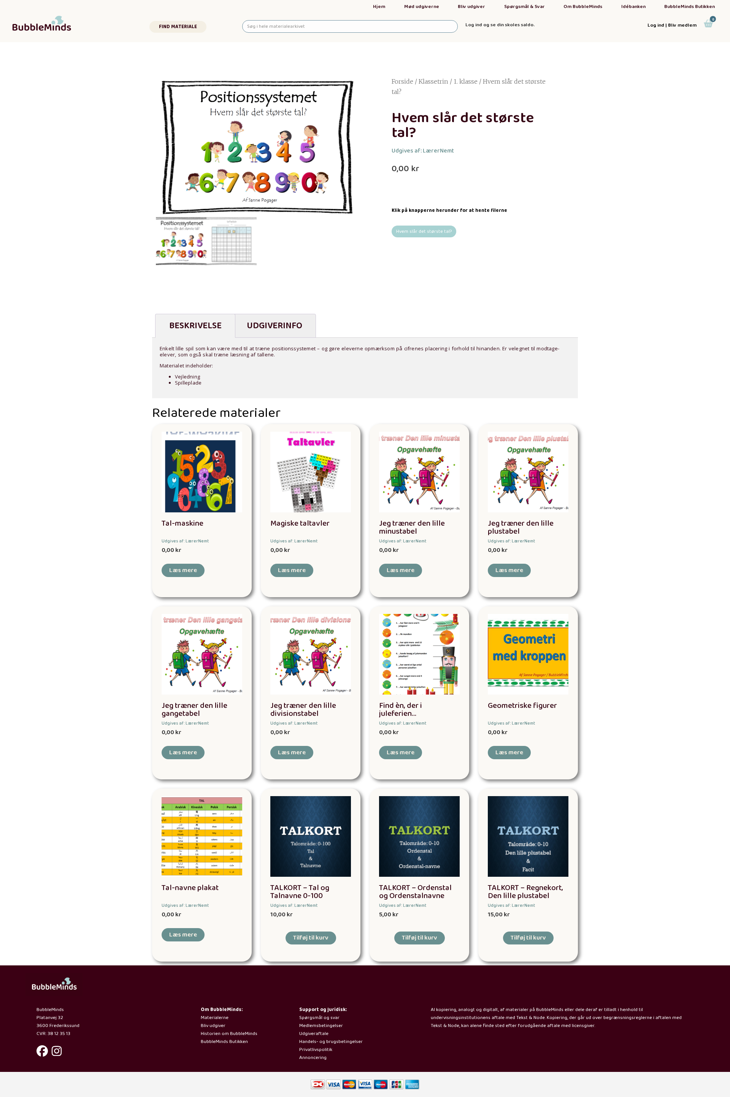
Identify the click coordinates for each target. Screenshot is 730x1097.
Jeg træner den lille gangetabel (194, 710)
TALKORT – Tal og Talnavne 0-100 (299, 892)
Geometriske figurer (522, 706)
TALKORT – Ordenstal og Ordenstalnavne (415, 892)
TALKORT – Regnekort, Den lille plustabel (525, 892)
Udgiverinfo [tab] (274, 326)
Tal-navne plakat (190, 888)
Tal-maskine (182, 523)
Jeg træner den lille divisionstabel (303, 710)
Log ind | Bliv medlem (672, 25)
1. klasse (466, 81)
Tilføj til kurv (310, 938)
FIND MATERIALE (178, 27)
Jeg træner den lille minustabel (412, 527)
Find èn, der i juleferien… (400, 710)
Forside (402, 81)
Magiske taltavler (300, 523)
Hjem (379, 7)
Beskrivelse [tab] (195, 326)
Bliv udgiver (471, 7)
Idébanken (633, 7)
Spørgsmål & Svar (524, 7)
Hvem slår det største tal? (424, 231)
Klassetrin (433, 81)
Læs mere (183, 570)
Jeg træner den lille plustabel (521, 527)
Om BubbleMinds (582, 7)
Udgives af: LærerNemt (423, 151)
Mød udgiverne (421, 7)
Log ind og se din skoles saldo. (500, 25)
